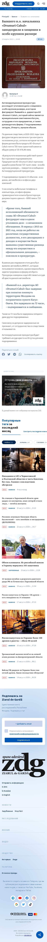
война (9, 442)
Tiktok (30, 904)
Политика (7, 867)
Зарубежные (14, 570)
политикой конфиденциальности (24, 734)
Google (16, 904)
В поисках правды (9, 873)
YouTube (20, 898)
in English (6, 795)
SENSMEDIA (28, 935)
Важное (14, 17)
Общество (7, 853)
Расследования (10, 818)
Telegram (13, 898)
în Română (6, 791)
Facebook (27, 898)
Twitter (23, 904)
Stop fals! (19, 811)
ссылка (7, 395)
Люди (15, 859)
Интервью (6, 859)
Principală (5, 17)
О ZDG (4, 787)
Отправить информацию (13, 783)
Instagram (34, 898)
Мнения (6, 830)
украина (25, 442)
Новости (6, 805)
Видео (5, 842)
